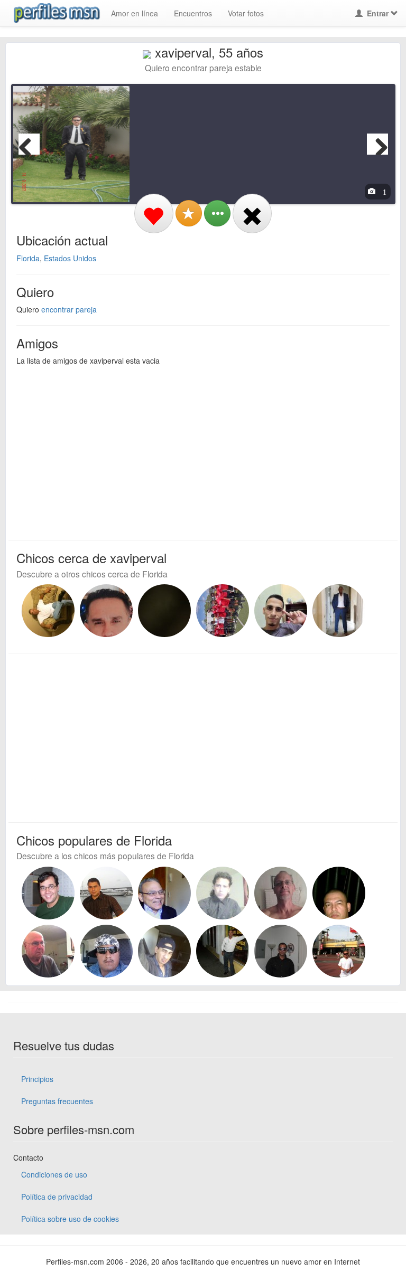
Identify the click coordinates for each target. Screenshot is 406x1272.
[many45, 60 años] (280, 893)
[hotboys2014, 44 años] (280, 951)
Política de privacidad (57, 1196)
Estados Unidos (70, 258)
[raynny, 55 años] (338, 893)
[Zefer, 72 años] (48, 610)
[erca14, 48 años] (106, 893)
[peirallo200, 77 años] (48, 951)
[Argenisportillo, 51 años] (106, 610)
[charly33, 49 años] (338, 951)
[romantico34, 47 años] (164, 951)
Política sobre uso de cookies (70, 1218)
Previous (29, 144)
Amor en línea (134, 13)
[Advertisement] (196, 450)
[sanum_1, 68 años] (164, 893)
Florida (28, 258)
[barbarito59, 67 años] (222, 951)
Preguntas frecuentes (57, 1101)
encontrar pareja (69, 309)
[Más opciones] (217, 213)
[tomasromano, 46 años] (48, 893)
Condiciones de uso (54, 1174)
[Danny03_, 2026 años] (222, 610)
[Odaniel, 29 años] (280, 610)
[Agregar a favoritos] (189, 213)
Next (377, 144)
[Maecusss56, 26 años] (164, 610)
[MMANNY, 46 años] (338, 610)
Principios (37, 1079)
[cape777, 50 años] (222, 893)
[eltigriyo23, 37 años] (106, 951)
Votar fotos (246, 13)
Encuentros (193, 13)
